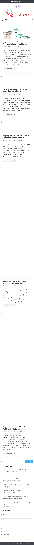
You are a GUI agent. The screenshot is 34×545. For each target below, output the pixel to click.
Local (3, 523)
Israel (3, 520)
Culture (4, 517)
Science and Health (7, 529)
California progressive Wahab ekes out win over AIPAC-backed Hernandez (16, 504)
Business (4, 514)
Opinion (4, 526)
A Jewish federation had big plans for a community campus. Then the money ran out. (15, 479)
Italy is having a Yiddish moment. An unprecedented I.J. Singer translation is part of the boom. (17, 497)
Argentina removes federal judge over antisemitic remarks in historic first (15, 491)
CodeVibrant (26, 543)
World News (5, 534)
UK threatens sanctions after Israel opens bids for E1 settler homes (16, 485)
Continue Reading (10, 68)
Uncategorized (6, 531)
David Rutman (17, 46)
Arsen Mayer (18, 94)
